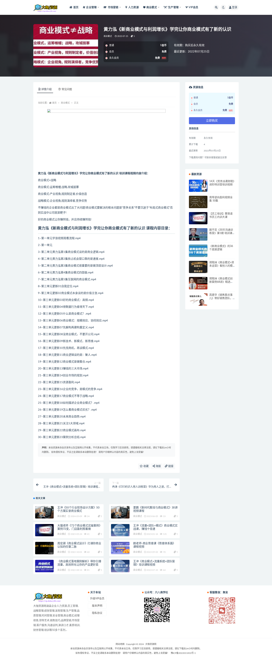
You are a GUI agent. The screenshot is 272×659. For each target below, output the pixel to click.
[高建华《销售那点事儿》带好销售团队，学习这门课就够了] (198, 299)
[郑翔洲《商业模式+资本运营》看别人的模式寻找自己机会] (198, 267)
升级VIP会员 (97, 598)
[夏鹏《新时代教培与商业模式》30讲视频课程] (120, 512)
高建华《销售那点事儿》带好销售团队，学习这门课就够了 (221, 298)
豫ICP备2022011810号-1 (183, 653)
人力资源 (133, 7)
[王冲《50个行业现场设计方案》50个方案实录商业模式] (44, 512)
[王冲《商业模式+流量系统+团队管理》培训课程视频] (120, 566)
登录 (234, 7)
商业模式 (108, 36)
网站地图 (120, 644)
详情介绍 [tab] (46, 89)
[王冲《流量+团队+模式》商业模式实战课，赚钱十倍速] (120, 530)
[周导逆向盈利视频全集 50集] (198, 202)
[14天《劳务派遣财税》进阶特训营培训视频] (198, 186)
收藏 (146, 466)
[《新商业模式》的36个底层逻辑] (198, 251)
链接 (170, 466)
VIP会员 (193, 7)
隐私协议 (97, 613)
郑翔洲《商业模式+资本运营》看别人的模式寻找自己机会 (221, 265)
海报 (158, 466)
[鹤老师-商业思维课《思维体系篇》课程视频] (120, 548)
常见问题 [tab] (67, 89)
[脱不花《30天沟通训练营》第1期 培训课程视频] (198, 234)
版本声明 (97, 606)
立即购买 (212, 120)
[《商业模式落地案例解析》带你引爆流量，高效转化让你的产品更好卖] (44, 566)
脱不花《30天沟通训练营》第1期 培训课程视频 (222, 233)
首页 (75, 7)
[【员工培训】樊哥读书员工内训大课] (198, 218)
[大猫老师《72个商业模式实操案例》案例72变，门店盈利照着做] (44, 530)
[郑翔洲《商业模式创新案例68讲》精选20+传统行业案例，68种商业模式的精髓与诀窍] (198, 283)
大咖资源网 (150, 644)
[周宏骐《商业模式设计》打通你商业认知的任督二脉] (44, 548)
